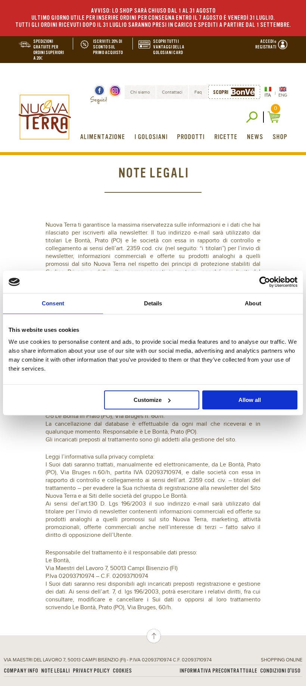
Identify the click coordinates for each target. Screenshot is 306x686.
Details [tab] (153, 303)
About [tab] (253, 303)
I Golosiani (151, 137)
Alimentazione (102, 137)
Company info (21, 671)
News (255, 137)
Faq (198, 92)
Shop (279, 137)
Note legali (55, 671)
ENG (282, 95)
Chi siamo (140, 92)
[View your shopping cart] (275, 117)
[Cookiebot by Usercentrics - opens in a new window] (264, 281)
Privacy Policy (91, 671)
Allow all (249, 400)
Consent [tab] (53, 303)
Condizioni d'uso (280, 671)
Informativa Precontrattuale (218, 671)
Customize (148, 400)
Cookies (122, 671)
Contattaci (172, 92)
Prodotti (190, 137)
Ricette (225, 137)
